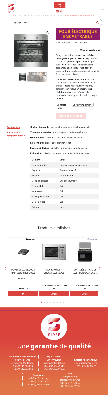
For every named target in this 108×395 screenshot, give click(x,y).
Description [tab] (13, 127)
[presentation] (6, 268)
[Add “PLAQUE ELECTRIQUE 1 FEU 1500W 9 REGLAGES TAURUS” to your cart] (23, 293)
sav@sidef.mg (70, 376)
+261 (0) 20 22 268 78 (22, 366)
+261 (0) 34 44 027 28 (86, 366)
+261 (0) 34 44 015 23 (70, 382)
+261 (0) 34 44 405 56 (22, 369)
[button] (47, 32)
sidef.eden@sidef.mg (54, 362)
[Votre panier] (59, 5)
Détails (54, 293)
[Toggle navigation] (102, 8)
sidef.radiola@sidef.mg (85, 362)
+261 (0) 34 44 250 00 (38, 384)
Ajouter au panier (70, 115)
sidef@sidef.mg (22, 359)
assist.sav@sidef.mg (70, 379)
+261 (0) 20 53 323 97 (38, 381)
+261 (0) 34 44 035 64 (54, 369)
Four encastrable (53, 15)
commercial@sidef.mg (22, 362)
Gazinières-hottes (33, 15)
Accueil (17, 15)
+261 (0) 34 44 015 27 (70, 386)
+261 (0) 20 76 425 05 (54, 366)
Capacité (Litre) (61, 106)
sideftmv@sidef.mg (38, 378)
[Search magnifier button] (97, 22)
